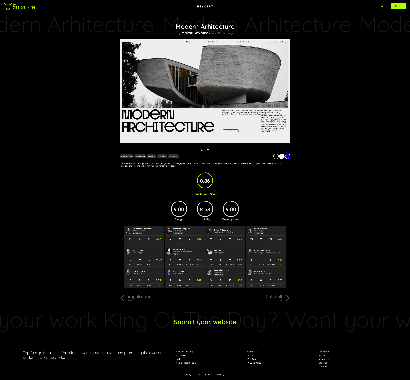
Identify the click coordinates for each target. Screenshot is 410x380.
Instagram (324, 359)
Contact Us (252, 351)
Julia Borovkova (139, 271)
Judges (179, 359)
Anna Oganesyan (180, 271)
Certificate (252, 359)
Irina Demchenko (221, 251)
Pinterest (323, 366)
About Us (251, 355)
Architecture (126, 156)
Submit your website (205, 322)
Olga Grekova (260, 271)
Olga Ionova (138, 251)
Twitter (322, 355)
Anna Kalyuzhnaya (221, 270)
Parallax (162, 156)
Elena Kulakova (260, 229)
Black (276, 156)
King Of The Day (184, 351)
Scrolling (173, 156)
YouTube (323, 363)
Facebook (324, 351)
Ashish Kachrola (179, 249)
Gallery (151, 156)
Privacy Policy (254, 363)
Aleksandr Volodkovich (142, 229)
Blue (287, 156)
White (282, 156)
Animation (140, 156)
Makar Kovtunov (195, 32)
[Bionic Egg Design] (205, 6)
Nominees (181, 355)
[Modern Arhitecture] (205, 142)
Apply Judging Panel (186, 363)
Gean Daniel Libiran (262, 251)
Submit (398, 6)
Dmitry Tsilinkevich (221, 230)
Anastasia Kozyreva (181, 229)
